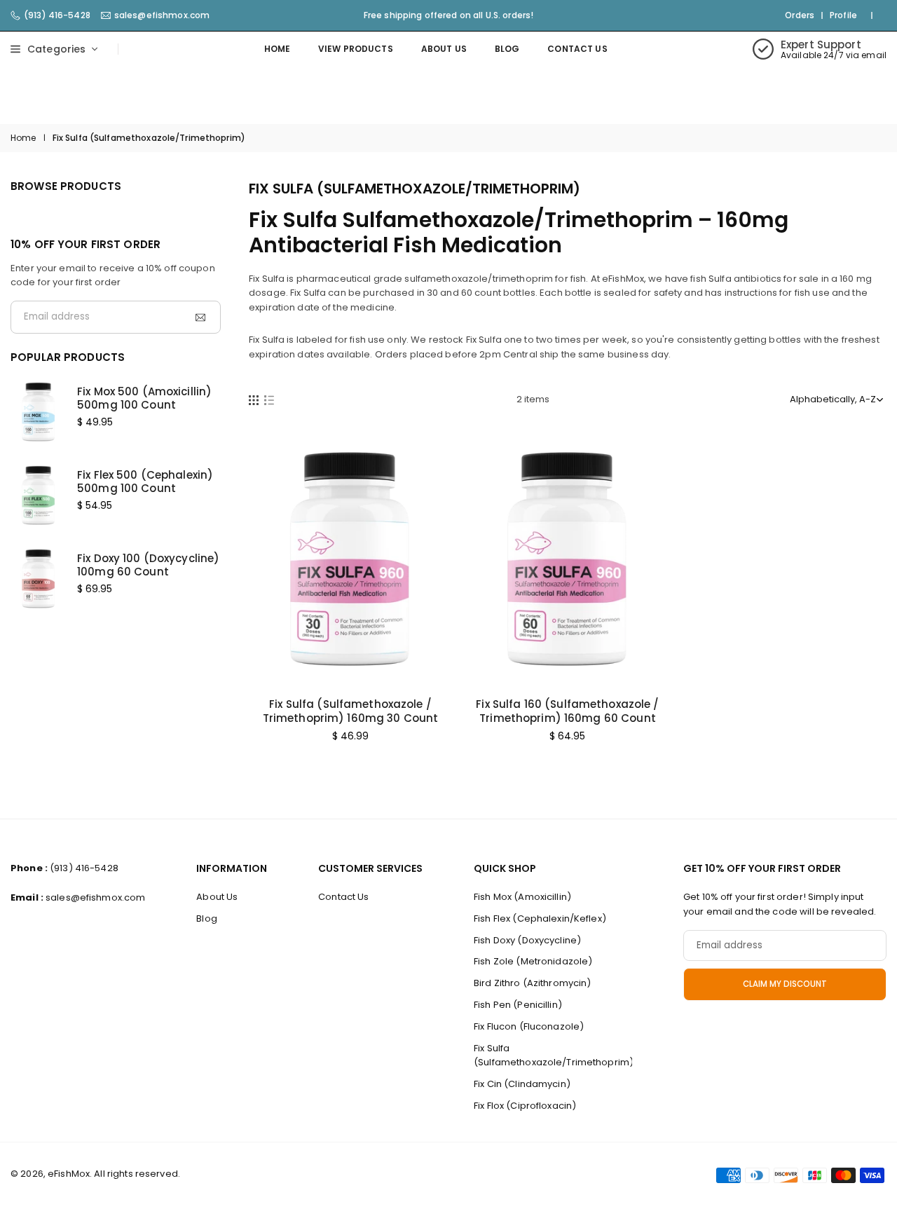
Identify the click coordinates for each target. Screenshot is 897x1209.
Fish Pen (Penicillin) (518, 1004)
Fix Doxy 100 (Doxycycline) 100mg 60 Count (148, 565)
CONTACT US (577, 49)
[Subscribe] (199, 317)
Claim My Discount (785, 984)
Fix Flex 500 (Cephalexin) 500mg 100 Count (145, 481)
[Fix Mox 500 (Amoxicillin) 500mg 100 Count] (39, 410)
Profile (843, 15)
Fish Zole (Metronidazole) (533, 961)
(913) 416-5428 (57, 15)
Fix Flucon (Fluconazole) (529, 1026)
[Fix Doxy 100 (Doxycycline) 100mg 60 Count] (39, 577)
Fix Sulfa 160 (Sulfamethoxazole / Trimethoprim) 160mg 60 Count (567, 711)
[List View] (269, 399)
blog (507, 49)
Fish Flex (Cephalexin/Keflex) (540, 918)
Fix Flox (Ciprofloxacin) (525, 1105)
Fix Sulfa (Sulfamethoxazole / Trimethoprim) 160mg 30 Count (351, 711)
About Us (444, 49)
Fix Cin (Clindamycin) (522, 1084)
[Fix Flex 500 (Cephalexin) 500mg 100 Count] (39, 494)
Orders (799, 15)
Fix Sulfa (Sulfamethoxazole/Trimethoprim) (554, 1055)
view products (355, 49)
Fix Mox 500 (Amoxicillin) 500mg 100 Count (144, 398)
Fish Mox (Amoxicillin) (522, 896)
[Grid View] (254, 399)
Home (277, 49)
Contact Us (343, 896)
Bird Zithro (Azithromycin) (532, 983)
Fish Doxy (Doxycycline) (527, 940)
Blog (206, 918)
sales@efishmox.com (162, 15)
